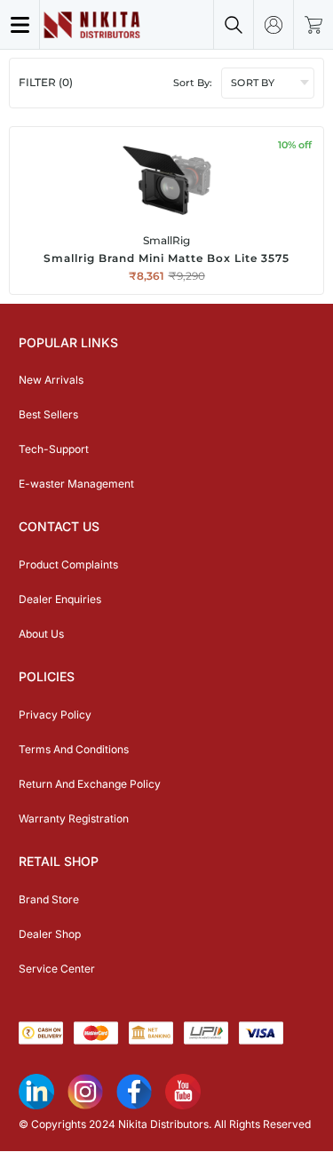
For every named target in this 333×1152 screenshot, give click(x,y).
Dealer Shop (50, 934)
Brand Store (49, 899)
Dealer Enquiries (60, 599)
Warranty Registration (74, 818)
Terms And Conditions (74, 749)
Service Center (57, 968)
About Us (41, 633)
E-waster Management (76, 483)
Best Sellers (48, 414)
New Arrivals (51, 379)
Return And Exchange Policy (90, 784)
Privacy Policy (55, 714)
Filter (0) (46, 82)
